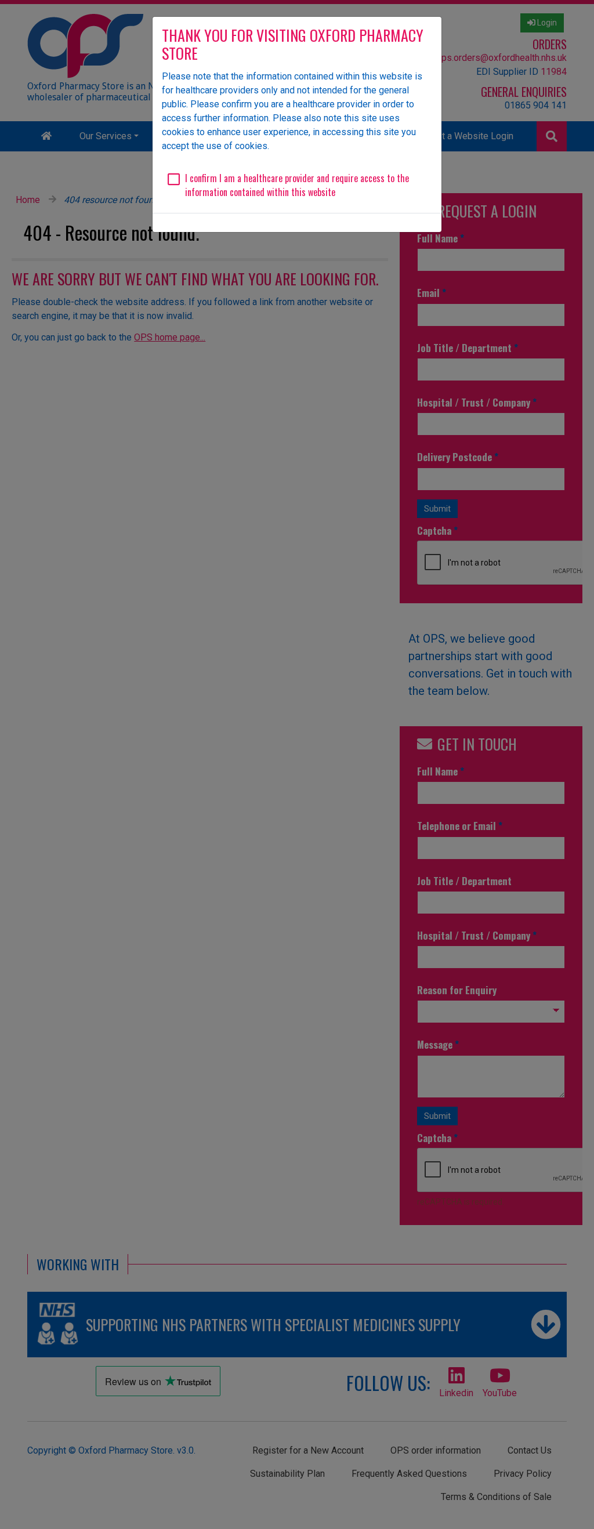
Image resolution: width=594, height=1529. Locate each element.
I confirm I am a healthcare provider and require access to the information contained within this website (297, 185)
